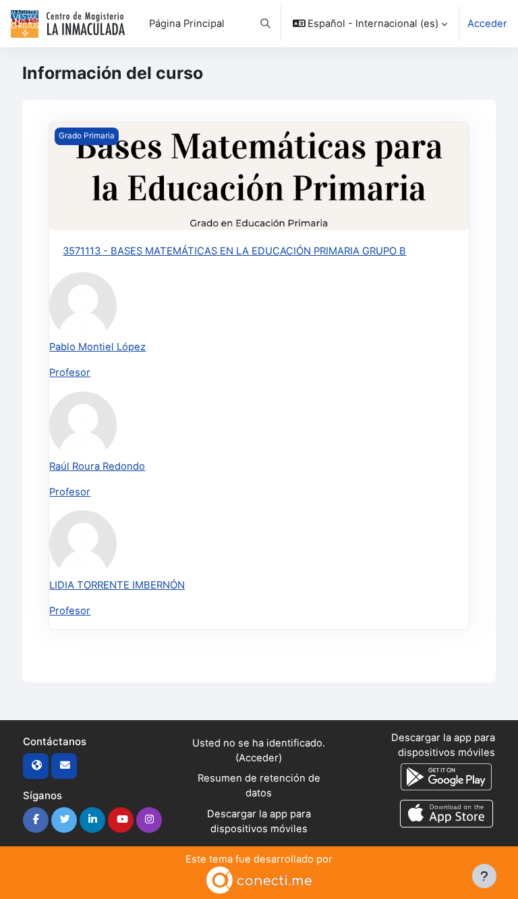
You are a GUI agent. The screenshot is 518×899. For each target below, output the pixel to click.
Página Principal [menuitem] (187, 24)
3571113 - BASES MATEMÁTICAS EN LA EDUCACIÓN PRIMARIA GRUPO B (234, 251)
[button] (265, 23)
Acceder (487, 24)
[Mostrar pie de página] (484, 876)
